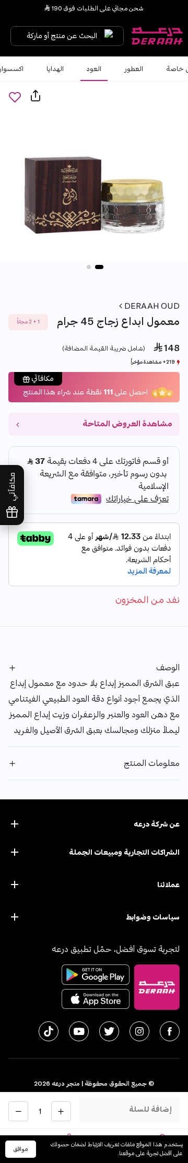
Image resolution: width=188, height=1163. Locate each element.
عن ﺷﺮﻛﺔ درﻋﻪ (157, 824)
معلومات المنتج (152, 763)
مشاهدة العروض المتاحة (127, 424)
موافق (21, 1149)
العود (94, 69)
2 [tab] (89, 267)
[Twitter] (109, 1031)
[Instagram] (139, 1031)
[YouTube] (79, 1031)
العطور (133, 69)
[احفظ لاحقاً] (14, 96)
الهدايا (55, 69)
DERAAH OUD (151, 306)
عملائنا (168, 885)
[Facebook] (170, 1031)
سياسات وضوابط (153, 917)
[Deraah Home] (157, 36)
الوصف (168, 667)
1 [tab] (99, 267)
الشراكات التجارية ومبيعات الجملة (124, 852)
